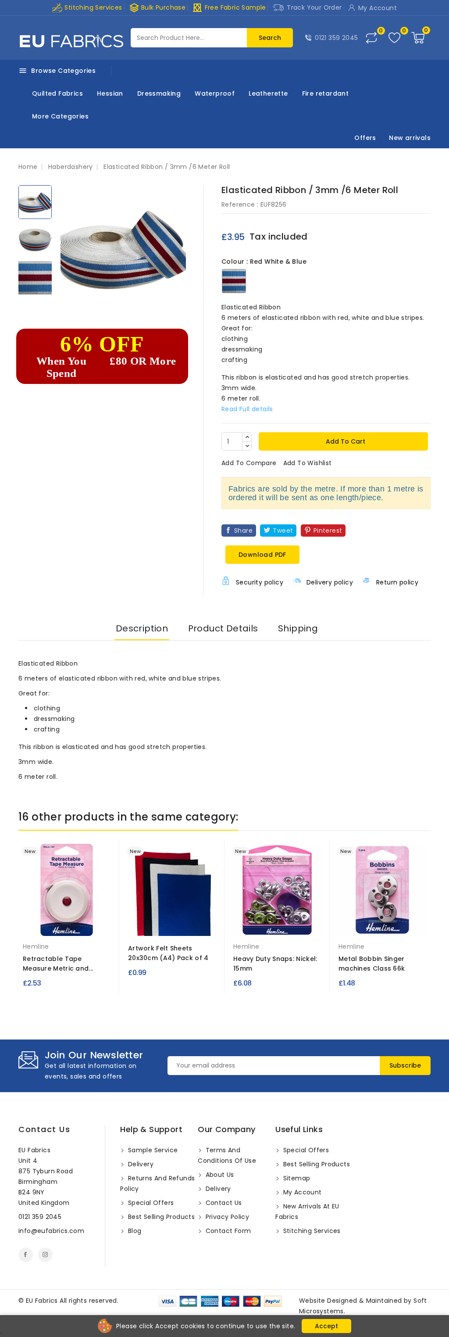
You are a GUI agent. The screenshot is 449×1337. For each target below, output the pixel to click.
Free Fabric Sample (229, 7)
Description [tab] (142, 628)
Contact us (44, 1129)
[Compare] (371, 37)
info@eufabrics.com (51, 1230)
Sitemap (295, 1178)
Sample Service (152, 1150)
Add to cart (344, 441)
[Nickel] (277, 926)
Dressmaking (159, 93)
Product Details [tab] (223, 628)
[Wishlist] (394, 38)
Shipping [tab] (298, 628)
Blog (133, 1230)
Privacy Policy (226, 1216)
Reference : (239, 204)
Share (243, 530)
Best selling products (160, 1216)
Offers (365, 137)
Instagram (45, 1254)
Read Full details (247, 409)
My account (301, 1192)
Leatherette (268, 93)
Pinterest (328, 530)
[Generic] (382, 923)
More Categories (60, 116)
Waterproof (215, 93)
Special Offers (150, 1202)
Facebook (25, 1254)
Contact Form (227, 1230)
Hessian (110, 93)
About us (218, 1174)
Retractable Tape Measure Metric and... (58, 963)
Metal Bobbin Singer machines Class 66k (372, 963)
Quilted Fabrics (57, 93)
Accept (326, 1326)
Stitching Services (92, 7)
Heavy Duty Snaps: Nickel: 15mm (275, 963)
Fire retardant (325, 93)
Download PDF (262, 554)
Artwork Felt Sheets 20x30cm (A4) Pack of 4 (168, 953)
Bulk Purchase (157, 7)
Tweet (283, 530)
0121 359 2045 (336, 37)
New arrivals (410, 137)
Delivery (139, 1164)
